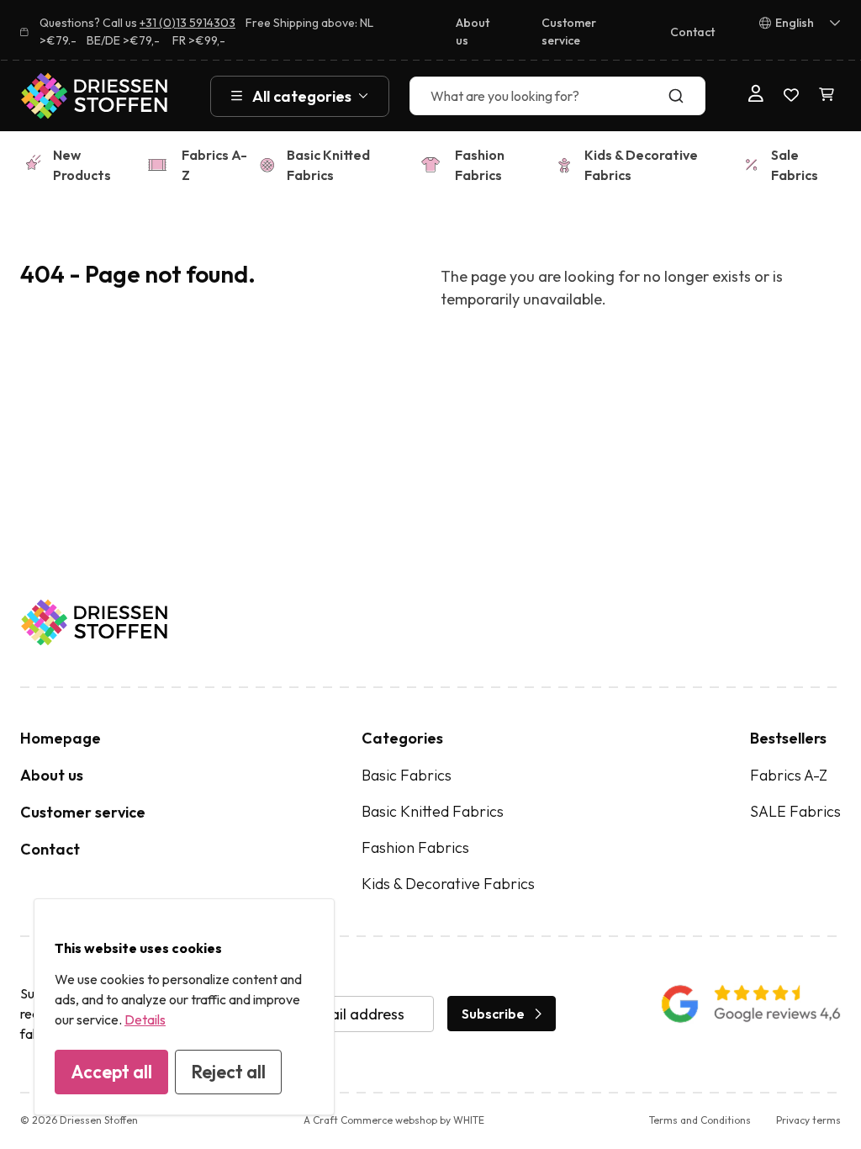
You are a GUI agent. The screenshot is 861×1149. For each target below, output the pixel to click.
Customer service (568, 31)
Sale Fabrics (794, 164)
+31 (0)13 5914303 (187, 22)
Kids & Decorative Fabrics (641, 164)
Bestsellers (788, 738)
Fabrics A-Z (214, 164)
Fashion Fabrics (479, 164)
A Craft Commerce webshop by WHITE (394, 1120)
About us (472, 31)
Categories (402, 738)
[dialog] (184, 1006)
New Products (82, 164)
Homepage (60, 738)
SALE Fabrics (795, 811)
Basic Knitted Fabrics (328, 164)
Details (145, 1019)
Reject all (228, 1072)
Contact (692, 32)
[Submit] (685, 95)
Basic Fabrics (407, 775)
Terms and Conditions (700, 1120)
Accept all (111, 1072)
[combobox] (557, 96)
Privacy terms (808, 1120)
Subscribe (493, 1013)
